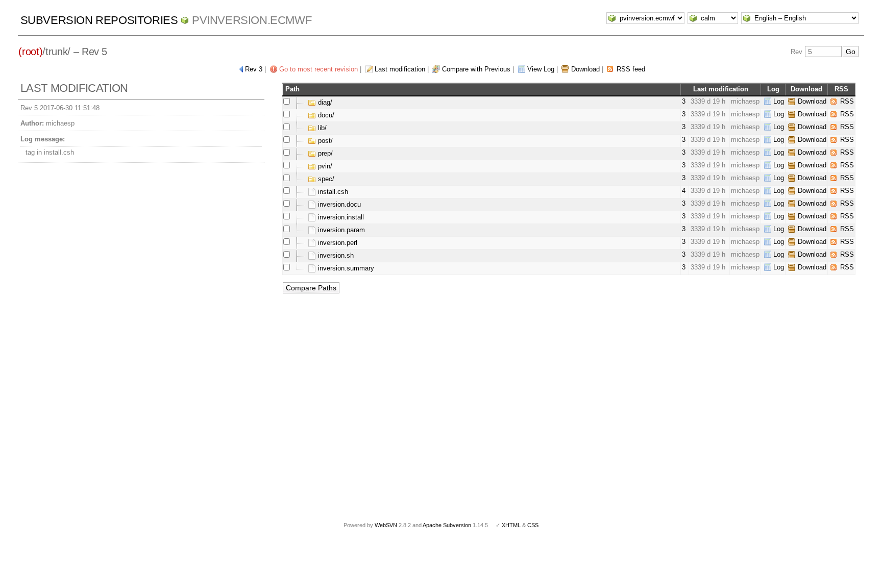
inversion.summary (345, 268)
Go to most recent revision (318, 69)
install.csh (332, 191)
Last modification (400, 69)
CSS (532, 525)
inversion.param (340, 230)
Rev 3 (253, 69)
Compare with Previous (476, 69)
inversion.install (340, 217)
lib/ (321, 128)
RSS (847, 101)
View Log (540, 69)
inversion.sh (335, 255)
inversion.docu (338, 204)
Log (778, 101)
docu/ (325, 115)
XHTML (511, 525)
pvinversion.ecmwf (251, 20)
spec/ (325, 179)
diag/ (324, 102)
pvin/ (324, 166)
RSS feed (631, 69)
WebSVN (386, 525)
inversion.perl (336, 242)
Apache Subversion (447, 525)
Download (585, 69)
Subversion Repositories (99, 20)
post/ (324, 140)
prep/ (324, 153)
